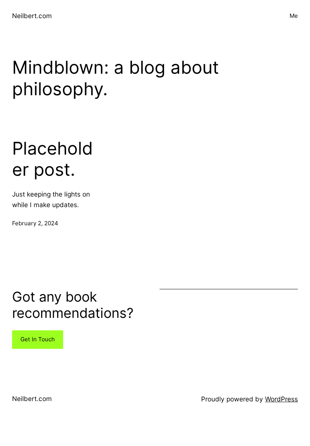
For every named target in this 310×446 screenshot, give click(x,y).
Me (294, 15)
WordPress (281, 399)
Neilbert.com (32, 16)
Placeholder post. (52, 159)
